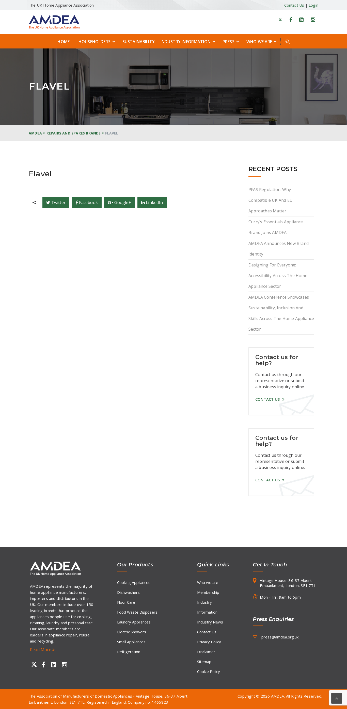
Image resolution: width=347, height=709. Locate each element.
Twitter (58, 202)
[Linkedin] (301, 19)
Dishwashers (128, 592)
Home (63, 41)
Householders (94, 41)
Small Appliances (131, 641)
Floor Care (126, 602)
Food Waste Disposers (137, 612)
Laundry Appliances (134, 621)
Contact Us (294, 5)
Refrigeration (128, 651)
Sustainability (138, 41)
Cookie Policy (208, 671)
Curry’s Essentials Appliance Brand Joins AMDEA (275, 227)
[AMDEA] (54, 22)
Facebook (88, 202)
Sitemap (204, 661)
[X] (280, 19)
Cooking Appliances (133, 582)
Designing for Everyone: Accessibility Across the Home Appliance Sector (277, 275)
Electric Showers (131, 631)
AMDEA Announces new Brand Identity (278, 249)
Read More (41, 649)
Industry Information (186, 41)
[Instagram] (313, 19)
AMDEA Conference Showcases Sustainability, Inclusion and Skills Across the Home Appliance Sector (281, 313)
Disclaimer (206, 651)
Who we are (259, 41)
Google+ (122, 202)
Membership (208, 592)
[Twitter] (33, 664)
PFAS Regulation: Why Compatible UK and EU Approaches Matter (270, 200)
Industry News (210, 621)
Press (228, 41)
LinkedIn (154, 202)
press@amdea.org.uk (279, 636)
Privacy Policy (209, 641)
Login (313, 5)
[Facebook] (290, 19)
